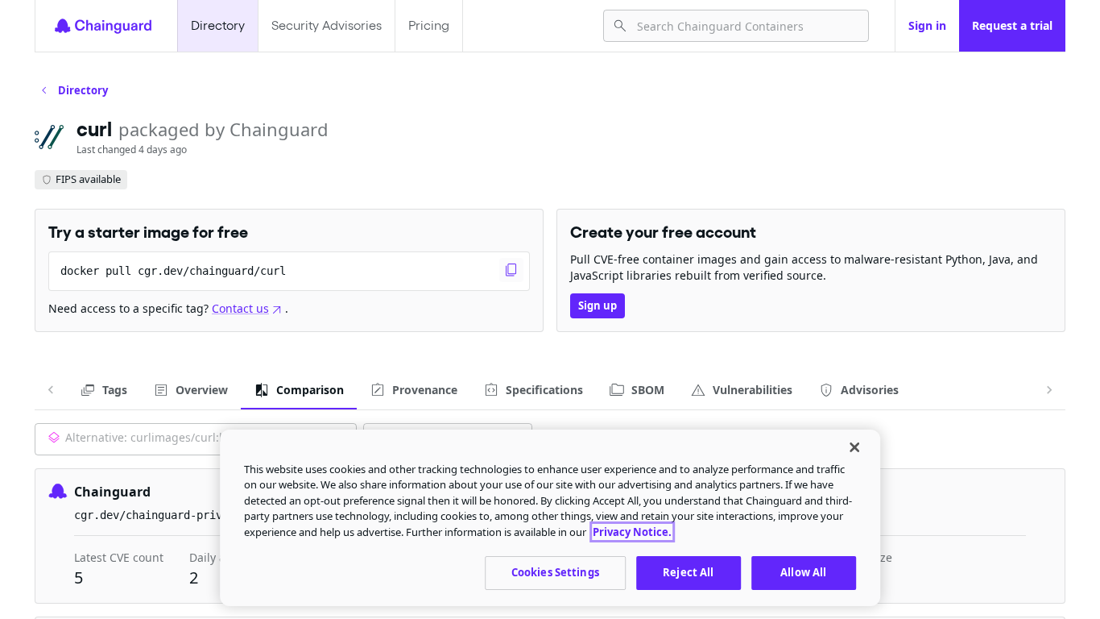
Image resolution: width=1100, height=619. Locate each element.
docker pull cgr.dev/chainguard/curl (173, 270)
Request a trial (1012, 25)
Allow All (803, 572)
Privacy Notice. (632, 532)
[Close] (854, 447)
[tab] (103, 390)
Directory (218, 25)
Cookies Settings (555, 572)
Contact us (240, 308)
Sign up (597, 305)
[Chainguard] (103, 26)
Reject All (688, 572)
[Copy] (511, 270)
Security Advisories (326, 25)
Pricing (428, 25)
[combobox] (746, 26)
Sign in (927, 25)
